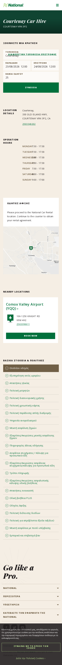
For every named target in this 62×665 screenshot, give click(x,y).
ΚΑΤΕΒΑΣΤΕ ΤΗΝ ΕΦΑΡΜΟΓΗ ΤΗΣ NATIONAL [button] (24, 614)
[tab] (31, 368)
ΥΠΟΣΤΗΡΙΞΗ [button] (11, 604)
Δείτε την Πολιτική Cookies (30, 658)
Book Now (30, 335)
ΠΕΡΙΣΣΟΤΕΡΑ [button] (11, 596)
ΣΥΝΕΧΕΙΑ (31, 87)
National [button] (10, 588)
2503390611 (23, 324)
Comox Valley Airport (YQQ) (24, 306)
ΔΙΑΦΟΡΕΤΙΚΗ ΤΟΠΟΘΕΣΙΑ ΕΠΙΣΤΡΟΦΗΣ (32, 54)
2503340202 (29, 123)
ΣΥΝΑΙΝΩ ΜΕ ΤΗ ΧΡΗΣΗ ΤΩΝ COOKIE (31, 647)
